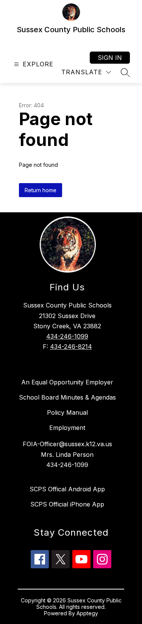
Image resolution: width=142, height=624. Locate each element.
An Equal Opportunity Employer (67, 382)
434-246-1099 (67, 336)
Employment (67, 427)
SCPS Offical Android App (67, 489)
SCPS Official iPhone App (67, 504)
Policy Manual (67, 412)
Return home (40, 190)
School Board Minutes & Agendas (67, 397)
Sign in (110, 57)
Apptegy (87, 613)
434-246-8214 (71, 346)
